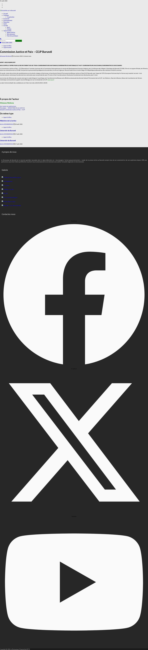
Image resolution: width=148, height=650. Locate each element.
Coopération (10, 17)
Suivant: (12, 109)
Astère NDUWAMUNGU (6, 124)
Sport (8, 27)
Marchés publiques (12, 36)
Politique (6, 15)
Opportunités (7, 30)
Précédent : (12, 108)
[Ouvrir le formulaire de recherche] (0, 39)
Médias (9, 29)
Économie (6, 18)
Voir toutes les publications (8, 106)
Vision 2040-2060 (6, 42)
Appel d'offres (7, 46)
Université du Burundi (8, 131)
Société (5, 25)
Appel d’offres (11, 32)
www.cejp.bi (50, 80)
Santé (5, 24)
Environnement (7, 20)
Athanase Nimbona (6, 56)
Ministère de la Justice (8, 121)
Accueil (5, 13)
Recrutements (11, 34)
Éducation (6, 22)
